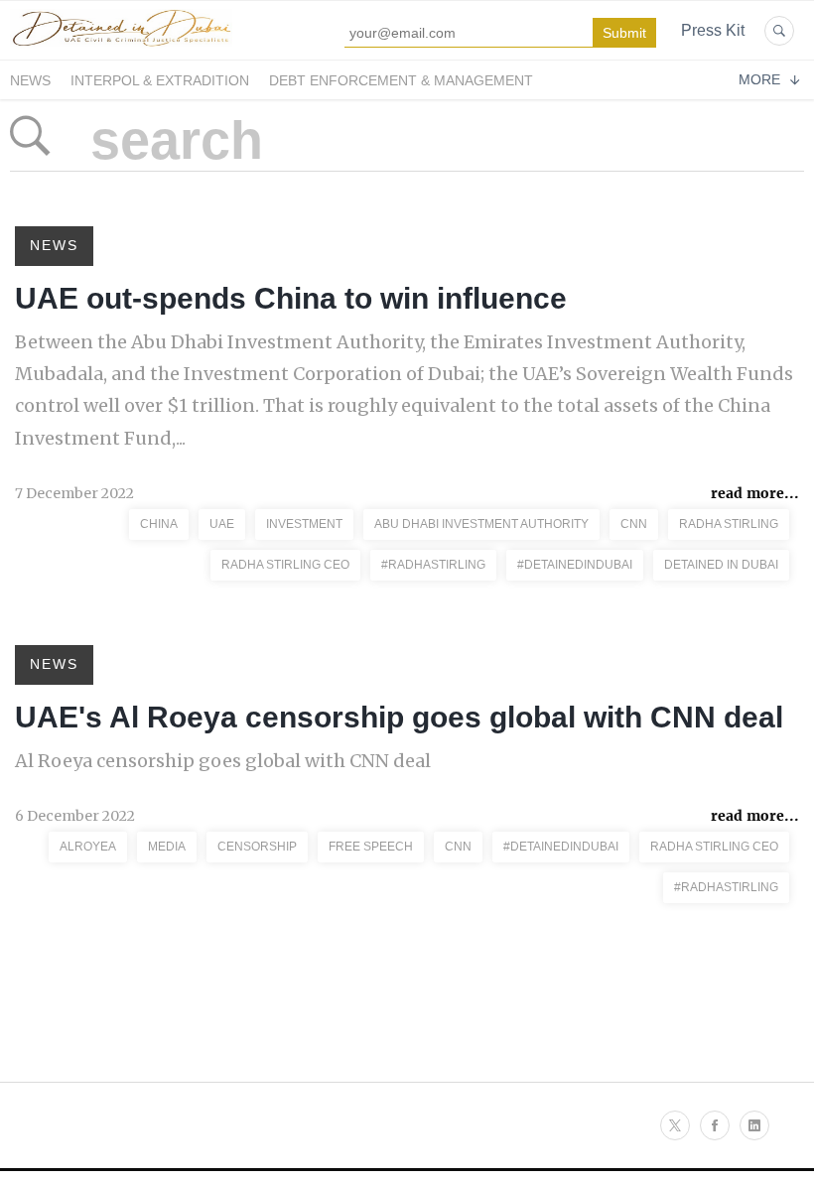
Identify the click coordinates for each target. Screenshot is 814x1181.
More (759, 79)
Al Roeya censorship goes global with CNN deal (223, 760)
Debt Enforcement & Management (401, 80)
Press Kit (713, 30)
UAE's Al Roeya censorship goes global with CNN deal (399, 717)
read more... (755, 493)
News (30, 80)
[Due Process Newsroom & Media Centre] (121, 48)
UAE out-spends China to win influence (291, 298)
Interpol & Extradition (159, 80)
